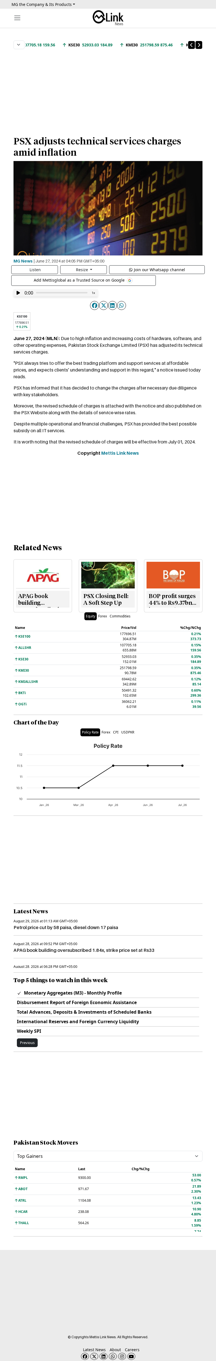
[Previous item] (191, 45)
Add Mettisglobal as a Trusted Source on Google (80, 280)
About (115, 1349)
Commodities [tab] (120, 616)
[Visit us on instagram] (122, 1356)
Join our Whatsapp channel (159, 269)
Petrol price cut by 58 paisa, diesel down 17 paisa (66, 927)
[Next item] (198, 45)
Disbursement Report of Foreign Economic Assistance (77, 1002)
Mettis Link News (120, 453)
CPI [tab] (115, 732)
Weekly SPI (29, 1031)
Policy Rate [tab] (90, 732)
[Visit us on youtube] (131, 1356)
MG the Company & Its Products (42, 4)
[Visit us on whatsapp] (113, 1356)
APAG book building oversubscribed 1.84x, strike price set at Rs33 (84, 950)
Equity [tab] (90, 616)
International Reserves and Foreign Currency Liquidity (78, 1021)
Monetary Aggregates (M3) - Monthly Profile (72, 993)
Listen (35, 269)
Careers (132, 1349)
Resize (82, 269)
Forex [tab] (102, 616)
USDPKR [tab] (127, 732)
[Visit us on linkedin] (103, 1356)
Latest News (94, 1349)
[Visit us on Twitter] (94, 1356)
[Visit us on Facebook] (85, 1356)
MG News (23, 260)
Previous (27, 1042)
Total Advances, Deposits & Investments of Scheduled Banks (84, 1012)
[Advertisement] (108, 89)
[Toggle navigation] (17, 18)
